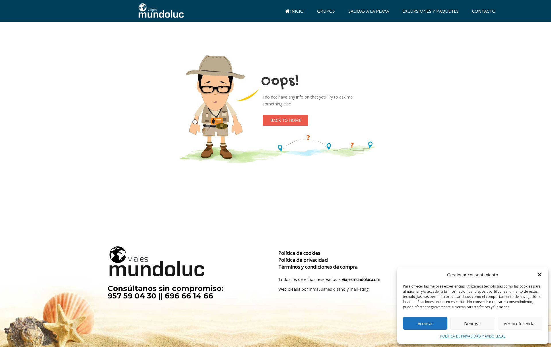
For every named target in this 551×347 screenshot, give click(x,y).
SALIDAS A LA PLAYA (368, 11)
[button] (539, 274)
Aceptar (425, 323)
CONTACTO (484, 11)
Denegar (472, 323)
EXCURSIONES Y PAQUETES (430, 11)
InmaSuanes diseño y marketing (338, 289)
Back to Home (285, 120)
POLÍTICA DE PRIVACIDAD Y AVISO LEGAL (472, 336)
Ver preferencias (520, 323)
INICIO (297, 11)
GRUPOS (326, 11)
